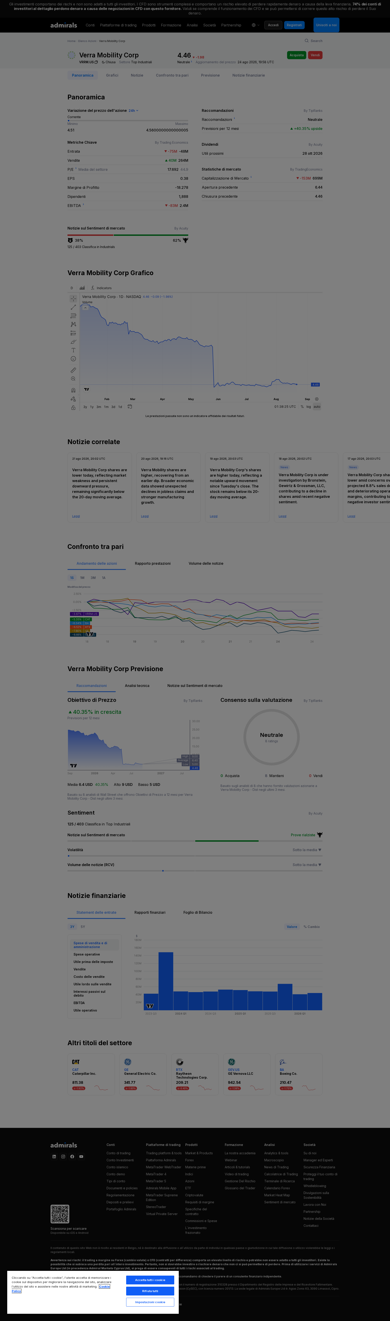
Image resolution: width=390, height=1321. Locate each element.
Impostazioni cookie (150, 1302)
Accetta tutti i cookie (150, 1280)
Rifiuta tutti (150, 1291)
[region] (93, 1292)
